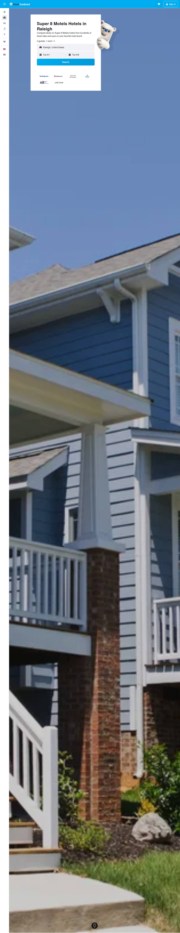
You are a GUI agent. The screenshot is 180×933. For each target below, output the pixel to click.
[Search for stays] (4, 17)
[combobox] (46, 41)
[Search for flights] (4, 12)
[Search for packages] (4, 28)
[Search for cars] (4, 23)
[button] (4, 4)
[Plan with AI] (4, 34)
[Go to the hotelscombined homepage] (19, 4)
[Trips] (4, 41)
